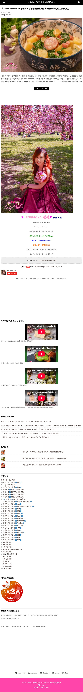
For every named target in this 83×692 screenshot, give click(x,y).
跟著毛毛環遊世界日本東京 (13, 523)
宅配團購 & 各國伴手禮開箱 (12, 549)
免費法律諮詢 (40, 627)
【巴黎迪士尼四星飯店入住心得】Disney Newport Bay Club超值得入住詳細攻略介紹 (29, 433)
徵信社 (6, 627)
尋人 (28, 627)
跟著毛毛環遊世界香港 (11, 540)
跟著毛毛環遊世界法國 (11, 487)
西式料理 (9, 14)
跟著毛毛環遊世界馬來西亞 (13, 532)
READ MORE (41, 89)
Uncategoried (8, 566)
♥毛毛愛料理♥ (8, 547)
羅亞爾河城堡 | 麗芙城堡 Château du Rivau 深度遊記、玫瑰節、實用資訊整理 (27, 429)
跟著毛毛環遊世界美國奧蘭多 (13, 521)
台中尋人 (18, 627)
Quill (43, 685)
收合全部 (12, 480)
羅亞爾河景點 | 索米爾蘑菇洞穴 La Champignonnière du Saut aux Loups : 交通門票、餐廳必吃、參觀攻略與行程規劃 (41, 425)
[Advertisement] (17, 299)
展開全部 (4, 480)
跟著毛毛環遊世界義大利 (12, 516)
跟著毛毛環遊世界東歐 (11, 482)
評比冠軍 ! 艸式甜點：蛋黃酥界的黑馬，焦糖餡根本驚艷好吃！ (44, 452)
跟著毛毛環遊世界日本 (11, 528)
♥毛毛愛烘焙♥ (8, 542)
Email (57, 673)
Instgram (33, 673)
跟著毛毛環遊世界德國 (11, 511)
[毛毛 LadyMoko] (37, 213)
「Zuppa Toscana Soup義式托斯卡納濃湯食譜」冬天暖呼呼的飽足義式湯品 (35, 9)
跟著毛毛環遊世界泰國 (11, 535)
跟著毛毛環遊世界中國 (11, 537)
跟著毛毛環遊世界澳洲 (11, 530)
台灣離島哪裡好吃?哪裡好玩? (15, 499)
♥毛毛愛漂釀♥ (8, 544)
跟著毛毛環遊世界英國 (11, 509)
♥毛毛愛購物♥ (8, 559)
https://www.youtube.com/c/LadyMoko (48, 267)
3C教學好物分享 (10, 554)
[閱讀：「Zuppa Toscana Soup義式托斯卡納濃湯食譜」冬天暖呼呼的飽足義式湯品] (41, 71)
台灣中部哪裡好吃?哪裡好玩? (14, 492)
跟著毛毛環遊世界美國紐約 (13, 518)
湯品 (2, 14)
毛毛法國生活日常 (9, 485)
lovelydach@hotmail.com (48, 260)
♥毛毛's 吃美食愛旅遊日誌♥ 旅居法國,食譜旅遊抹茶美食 (44, 683)
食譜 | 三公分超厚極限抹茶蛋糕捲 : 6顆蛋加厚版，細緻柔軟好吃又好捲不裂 (26, 422)
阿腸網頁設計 (45, 687)
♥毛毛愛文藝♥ (8, 552)
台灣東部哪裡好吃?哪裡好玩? (14, 497)
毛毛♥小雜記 (7, 563)
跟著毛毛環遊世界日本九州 (13, 525)
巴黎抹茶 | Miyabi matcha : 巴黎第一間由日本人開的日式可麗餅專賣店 (25, 437)
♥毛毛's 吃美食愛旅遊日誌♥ (41, 2)
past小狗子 (7, 568)
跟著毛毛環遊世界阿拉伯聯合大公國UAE (17, 506)
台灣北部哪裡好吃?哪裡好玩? (14, 489)
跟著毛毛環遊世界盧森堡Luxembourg (16, 501)
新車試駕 (6, 561)
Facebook (21, 673)
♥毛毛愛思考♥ (8, 556)
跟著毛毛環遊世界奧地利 (12, 513)
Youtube (46, 673)
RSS (66, 673)
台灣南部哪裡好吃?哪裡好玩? (14, 494)
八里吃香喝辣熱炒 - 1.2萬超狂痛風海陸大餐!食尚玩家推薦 (42, 465)
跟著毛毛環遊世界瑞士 (11, 504)
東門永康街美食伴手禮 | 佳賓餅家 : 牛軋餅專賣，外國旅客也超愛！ (45, 458)
